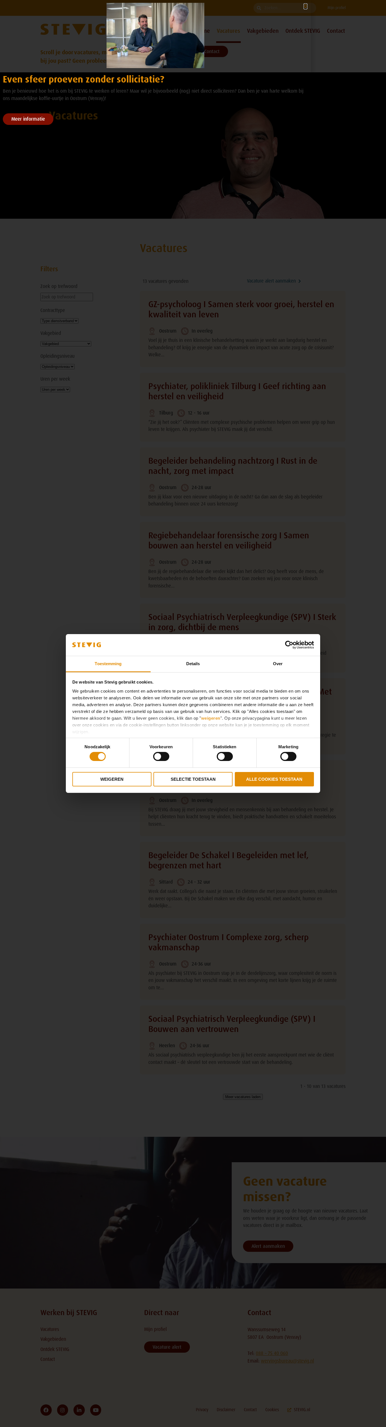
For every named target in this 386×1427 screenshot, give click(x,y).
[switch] (161, 756)
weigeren (210, 718)
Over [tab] (278, 663)
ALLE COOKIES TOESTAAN (274, 779)
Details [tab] (193, 663)
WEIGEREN (111, 779)
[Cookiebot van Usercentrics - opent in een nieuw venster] (289, 645)
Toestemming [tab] (108, 663)
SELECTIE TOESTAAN (193, 779)
